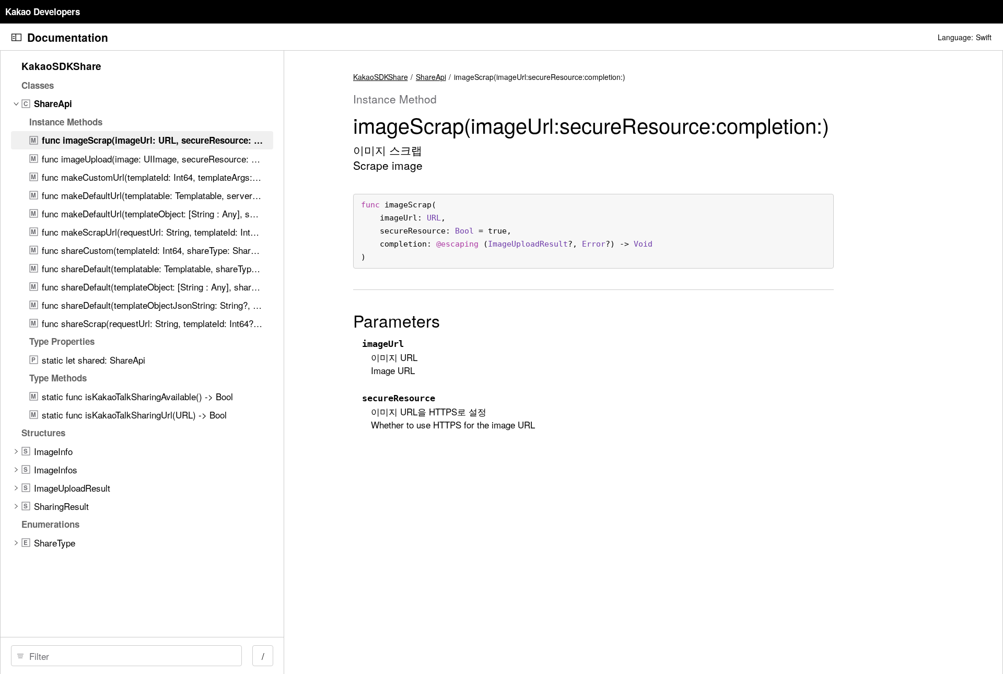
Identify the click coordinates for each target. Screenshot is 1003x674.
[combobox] (130, 655)
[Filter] (130, 656)
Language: (955, 37)
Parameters (396, 320)
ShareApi (431, 77)
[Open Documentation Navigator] (16, 37)
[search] (126, 655)
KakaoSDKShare (380, 77)
